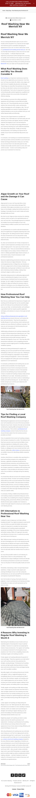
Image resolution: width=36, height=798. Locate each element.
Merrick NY (3, 63)
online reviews (15, 450)
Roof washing (4, 78)
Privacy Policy (20, 789)
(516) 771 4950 (9, 3)
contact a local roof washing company (13, 739)
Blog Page (8, 10)
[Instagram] (16, 775)
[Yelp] (20, 775)
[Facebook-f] (12, 775)
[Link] (23, 775)
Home (4, 10)
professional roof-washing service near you (14, 49)
